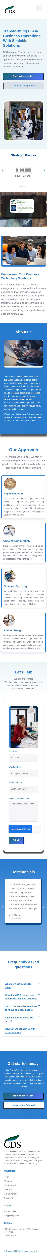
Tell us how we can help (19, 798)
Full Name (13, 751)
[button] (39, 8)
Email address (15, 767)
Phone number (15, 783)
